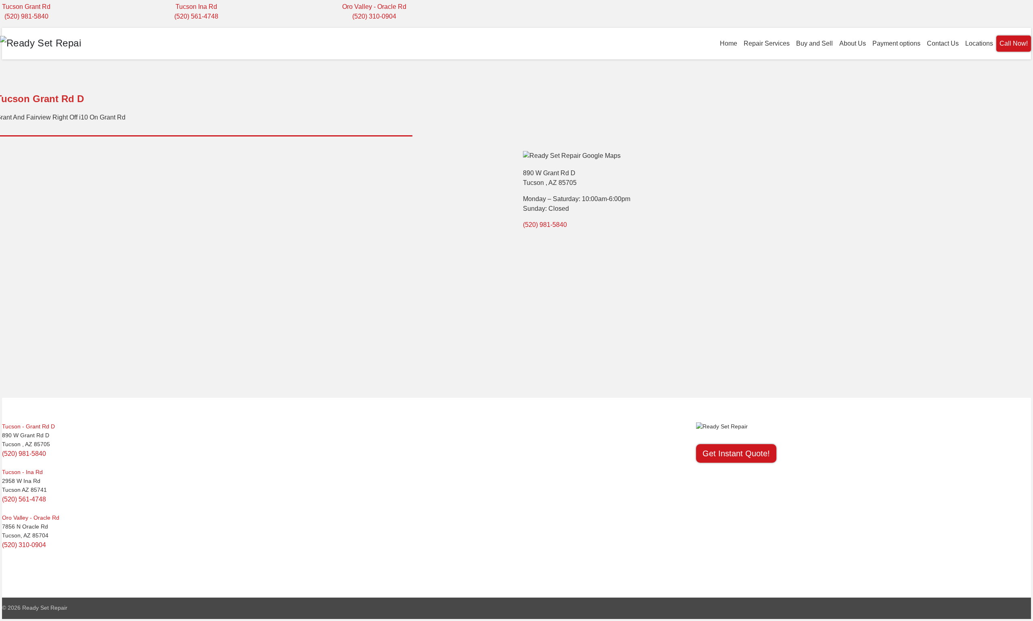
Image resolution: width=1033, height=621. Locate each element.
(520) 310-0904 (374, 16)
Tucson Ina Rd (196, 6)
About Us (852, 43)
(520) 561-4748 (196, 16)
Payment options (896, 43)
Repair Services (767, 43)
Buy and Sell (814, 43)
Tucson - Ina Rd (22, 472)
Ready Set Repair (44, 608)
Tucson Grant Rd (26, 6)
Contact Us (943, 43)
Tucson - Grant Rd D (28, 426)
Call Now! (1014, 43)
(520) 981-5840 (26, 16)
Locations (979, 43)
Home (728, 43)
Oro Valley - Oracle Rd (374, 6)
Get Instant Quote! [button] (736, 453)
